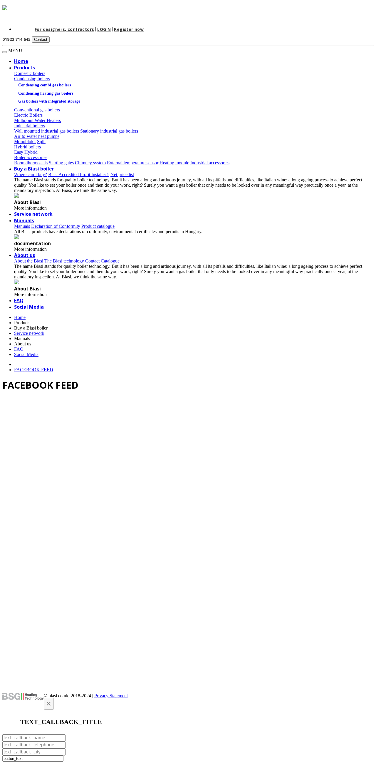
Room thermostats (31, 162)
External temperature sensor (132, 162)
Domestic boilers (29, 73)
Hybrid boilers (27, 146)
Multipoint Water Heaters (37, 120)
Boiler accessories (30, 157)
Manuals (22, 338)
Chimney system (90, 162)
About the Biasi (28, 260)
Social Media (29, 307)
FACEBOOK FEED (33, 369)
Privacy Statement (111, 695)
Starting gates (61, 162)
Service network (33, 214)
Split (41, 141)
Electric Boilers (28, 115)
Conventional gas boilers (37, 109)
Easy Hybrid (26, 152)
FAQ (19, 300)
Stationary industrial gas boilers (109, 130)
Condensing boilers (32, 78)
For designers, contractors (64, 29)
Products (24, 67)
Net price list (122, 174)
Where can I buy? (30, 174)
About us (24, 255)
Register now (129, 29)
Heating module (174, 162)
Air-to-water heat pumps (36, 136)
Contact (40, 39)
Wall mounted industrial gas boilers (46, 130)
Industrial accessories (209, 162)
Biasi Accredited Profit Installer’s (78, 174)
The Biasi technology (64, 260)
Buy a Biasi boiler (34, 168)
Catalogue (110, 260)
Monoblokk (25, 141)
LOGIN (104, 29)
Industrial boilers (29, 125)
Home (21, 61)
